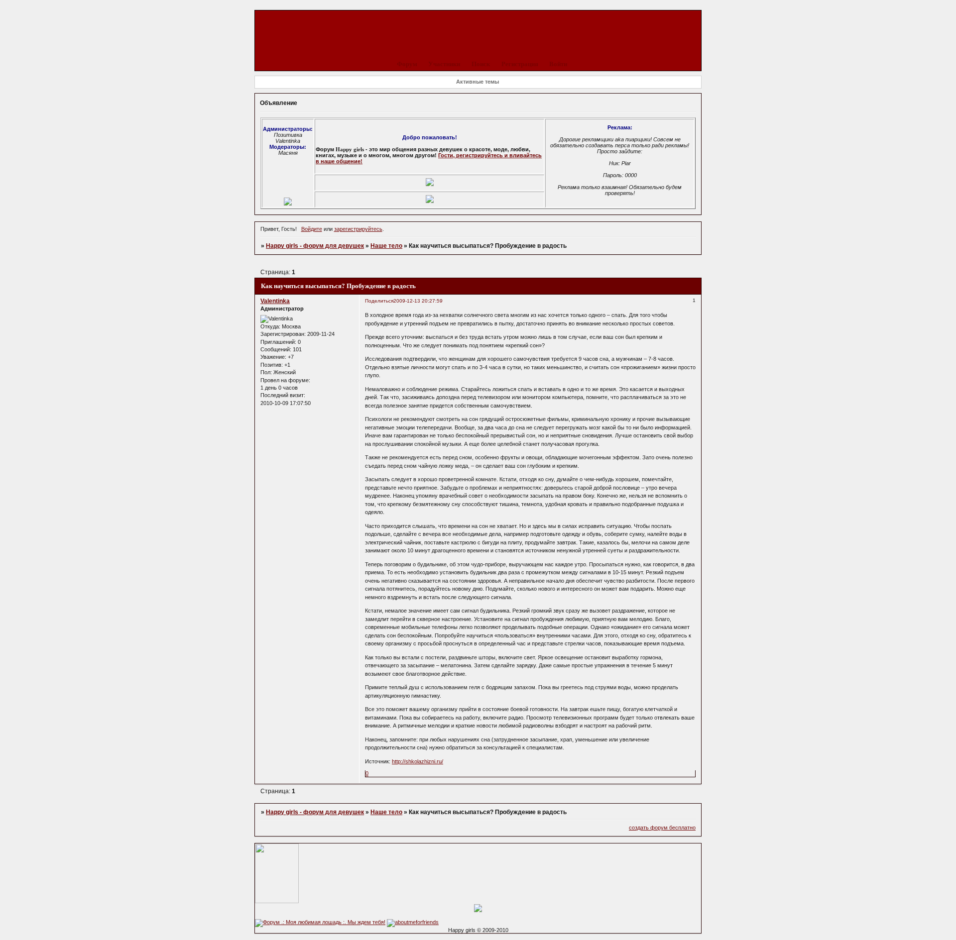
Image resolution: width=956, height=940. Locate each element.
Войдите (311, 229)
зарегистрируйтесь (358, 229)
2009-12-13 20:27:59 (418, 301)
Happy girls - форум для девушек (315, 245)
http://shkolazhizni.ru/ (417, 761)
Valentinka (275, 301)
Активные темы (477, 82)
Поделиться (379, 301)
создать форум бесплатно (662, 828)
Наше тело (386, 245)
